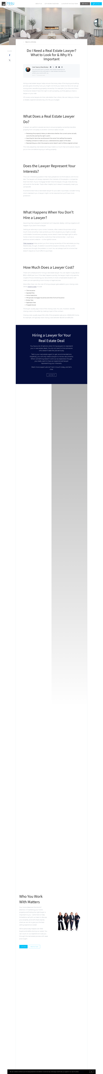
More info (81, 1071)
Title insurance (28, 243)
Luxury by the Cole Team (69, 3)
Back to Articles (30, 42)
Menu (86, 3)
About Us (39, 3)
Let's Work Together (52, 3)
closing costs (32, 287)
